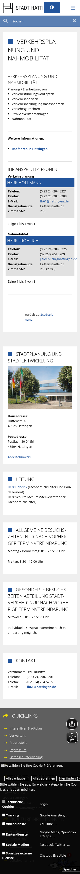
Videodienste (15, 824)
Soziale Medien (17, 844)
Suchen (5, 21)
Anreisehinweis (19, 457)
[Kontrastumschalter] (52, 7)
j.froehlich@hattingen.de (58, 259)
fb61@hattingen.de (54, 201)
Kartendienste (16, 834)
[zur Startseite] (29, 7)
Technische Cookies (12, 804)
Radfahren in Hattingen (30, 149)
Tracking (12, 815)
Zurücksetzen (74, 21)
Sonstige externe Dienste (17, 855)
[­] (71, 8)
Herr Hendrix (17, 487)
